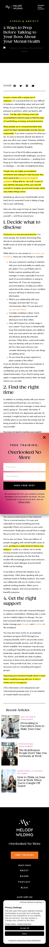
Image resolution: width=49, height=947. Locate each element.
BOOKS (24, 876)
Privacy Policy (24, 502)
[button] (15, 86)
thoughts (26, 624)
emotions (38, 624)
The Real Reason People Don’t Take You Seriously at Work (33, 753)
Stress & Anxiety (24, 21)
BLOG (24, 888)
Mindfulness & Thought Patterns (30, 772)
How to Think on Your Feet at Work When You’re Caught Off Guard (31, 782)
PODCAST (24, 882)
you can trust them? (18, 310)
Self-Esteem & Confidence (28, 718)
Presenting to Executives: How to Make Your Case (32, 726)
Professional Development (26, 745)
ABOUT (24, 871)
